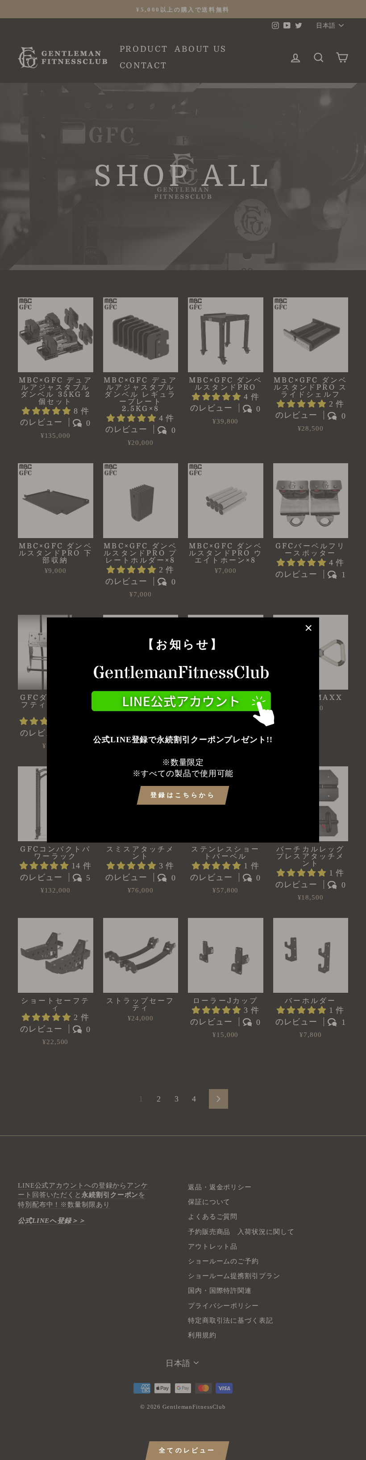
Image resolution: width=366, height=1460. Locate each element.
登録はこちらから (183, 795)
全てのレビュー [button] (187, 1450)
